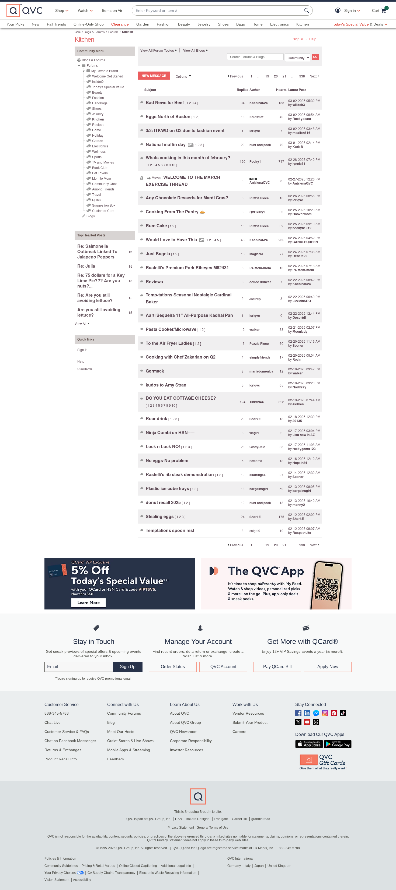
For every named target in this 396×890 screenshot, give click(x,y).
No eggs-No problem (167, 460)
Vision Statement (56, 880)
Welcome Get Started (107, 76)
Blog (111, 722)
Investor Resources (186, 750)
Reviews (154, 281)
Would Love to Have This (172, 239)
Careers (239, 731)
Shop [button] (59, 10)
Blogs (90, 216)
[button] (339, 10)
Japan (259, 866)
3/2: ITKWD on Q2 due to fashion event (185, 130)
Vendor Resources (248, 713)
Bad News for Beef (165, 102)
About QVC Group (185, 722)
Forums (113, 32)
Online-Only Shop (89, 24)
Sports (97, 156)
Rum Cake (157, 225)
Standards (84, 369)
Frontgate (221, 819)
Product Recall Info (60, 759)
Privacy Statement (181, 827)
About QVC (179, 713)
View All (80, 323)
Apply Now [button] (327, 666)
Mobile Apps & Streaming (128, 750)
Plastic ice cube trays (168, 488)
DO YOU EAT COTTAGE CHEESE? (181, 398)
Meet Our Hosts (120, 731)
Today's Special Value (108, 86)
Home (257, 24)
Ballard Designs (198, 819)
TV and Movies (103, 162)
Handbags (99, 103)
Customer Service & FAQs (66, 731)
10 (173, 164)
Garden (142, 24)
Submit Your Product (250, 722)
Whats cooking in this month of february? (188, 157)
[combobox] (217, 11)
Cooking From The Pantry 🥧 (175, 211)
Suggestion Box (103, 205)
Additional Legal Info (176, 866)
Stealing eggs (160, 516)
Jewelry (203, 24)
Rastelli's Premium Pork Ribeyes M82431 (187, 267)
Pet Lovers (100, 173)
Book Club (99, 167)
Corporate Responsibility (191, 741)
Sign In (298, 39)
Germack (155, 371)
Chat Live (52, 722)
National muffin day (166, 144)
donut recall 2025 (164, 502)
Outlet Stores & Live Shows (130, 741)
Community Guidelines (61, 866)
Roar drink (157, 418)
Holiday (97, 135)
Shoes (223, 24)
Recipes (98, 124)
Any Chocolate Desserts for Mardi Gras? (187, 197)
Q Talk (96, 199)
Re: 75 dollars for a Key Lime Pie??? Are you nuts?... (101, 280)
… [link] (258, 76)
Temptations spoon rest (170, 530)
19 (267, 76)
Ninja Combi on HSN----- (170, 432)
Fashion (164, 24)
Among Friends (103, 189)
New (35, 24)
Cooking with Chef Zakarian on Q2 (181, 357)
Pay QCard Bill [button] (277, 666)
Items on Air (112, 10)
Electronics (279, 24)
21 (284, 76)
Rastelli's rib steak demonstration (180, 474)
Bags (240, 24)
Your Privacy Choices (60, 873)
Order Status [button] (173, 666)
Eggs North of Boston (169, 116)
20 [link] (276, 76)
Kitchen (302, 24)
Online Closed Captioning (138, 866)
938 (302, 76)
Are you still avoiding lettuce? (98, 312)
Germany (234, 866)
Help (312, 39)
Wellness (99, 151)
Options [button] (181, 76)
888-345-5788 (56, 713)
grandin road (260, 819)
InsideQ (97, 81)
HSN (178, 819)
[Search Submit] (307, 10)
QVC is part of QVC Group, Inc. (148, 819)
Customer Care (103, 210)
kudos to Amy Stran (166, 385)
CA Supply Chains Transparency (111, 873)
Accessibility (82, 880)
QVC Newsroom (183, 731)
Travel (96, 194)
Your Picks (15, 24)
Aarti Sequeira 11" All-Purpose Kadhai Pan (189, 315)
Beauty (184, 24)
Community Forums (124, 713)
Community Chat (104, 183)
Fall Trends (56, 24)
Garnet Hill (240, 819)
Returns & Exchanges (62, 750)
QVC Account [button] (223, 666)
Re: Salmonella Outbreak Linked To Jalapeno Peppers (97, 251)
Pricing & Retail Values (98, 866)
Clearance (120, 24)
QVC (78, 31)
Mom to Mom (101, 178)
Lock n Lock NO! (163, 446)
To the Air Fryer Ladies (169, 343)
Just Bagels (158, 253)
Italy (248, 866)
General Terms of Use (212, 827)
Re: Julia (86, 266)
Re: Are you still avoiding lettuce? (95, 297)
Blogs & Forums (94, 32)
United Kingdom (279, 866)
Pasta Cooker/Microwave (171, 329)
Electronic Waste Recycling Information (167, 873)
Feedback (115, 759)
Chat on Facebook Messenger (70, 741)
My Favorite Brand (104, 70)
